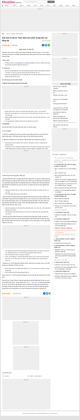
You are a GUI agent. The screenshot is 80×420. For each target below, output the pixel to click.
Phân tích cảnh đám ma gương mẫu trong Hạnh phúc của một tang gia (60, 117)
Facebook (55, 413)
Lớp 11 (8, 33)
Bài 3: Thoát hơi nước (60, 173)
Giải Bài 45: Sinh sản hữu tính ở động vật (65, 273)
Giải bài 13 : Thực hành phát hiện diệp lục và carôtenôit (65, 191)
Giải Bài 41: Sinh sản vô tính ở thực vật (65, 264)
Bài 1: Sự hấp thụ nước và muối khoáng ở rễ (65, 169)
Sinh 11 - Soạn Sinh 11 (17, 33)
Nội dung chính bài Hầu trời (60, 103)
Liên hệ (51, 413)
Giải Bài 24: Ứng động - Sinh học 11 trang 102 (65, 215)
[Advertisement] (40, 21)
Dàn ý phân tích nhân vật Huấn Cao (59, 113)
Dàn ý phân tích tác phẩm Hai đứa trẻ (60, 125)
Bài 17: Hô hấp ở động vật (61, 201)
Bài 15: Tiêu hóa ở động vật (62, 198)
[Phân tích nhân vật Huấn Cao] (54, 121)
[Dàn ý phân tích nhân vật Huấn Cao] (54, 113)
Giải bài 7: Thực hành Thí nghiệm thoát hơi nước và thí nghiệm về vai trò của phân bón (66, 180)
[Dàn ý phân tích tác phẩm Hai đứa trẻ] (54, 125)
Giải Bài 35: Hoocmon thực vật (63, 243)
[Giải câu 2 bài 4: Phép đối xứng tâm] (54, 87)
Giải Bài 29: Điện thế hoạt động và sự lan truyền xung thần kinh (65, 224)
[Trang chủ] (12, 1)
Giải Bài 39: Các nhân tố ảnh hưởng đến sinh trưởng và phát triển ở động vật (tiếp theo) (65, 255)
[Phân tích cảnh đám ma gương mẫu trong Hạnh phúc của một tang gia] (54, 117)
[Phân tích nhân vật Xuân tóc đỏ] (54, 91)
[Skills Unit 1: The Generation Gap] (54, 100)
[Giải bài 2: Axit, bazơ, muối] (54, 96)
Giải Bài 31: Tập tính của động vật (63, 228)
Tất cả (6, 5)
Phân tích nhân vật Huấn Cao (60, 120)
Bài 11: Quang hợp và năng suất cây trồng (65, 188)
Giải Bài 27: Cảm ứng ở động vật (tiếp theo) (66, 221)
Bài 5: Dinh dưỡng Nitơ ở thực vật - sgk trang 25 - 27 (65, 176)
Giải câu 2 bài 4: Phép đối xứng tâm (59, 87)
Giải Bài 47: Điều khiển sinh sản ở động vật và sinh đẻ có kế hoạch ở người (66, 277)
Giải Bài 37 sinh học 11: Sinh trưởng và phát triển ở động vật (65, 250)
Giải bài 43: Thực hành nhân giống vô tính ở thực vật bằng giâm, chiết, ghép (66, 268)
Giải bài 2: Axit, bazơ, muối (60, 95)
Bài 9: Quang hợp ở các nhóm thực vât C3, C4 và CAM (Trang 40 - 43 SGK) (66, 184)
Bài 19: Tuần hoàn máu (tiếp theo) (63, 203)
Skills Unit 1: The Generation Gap (60, 100)
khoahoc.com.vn (3, 34)
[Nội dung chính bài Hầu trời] (54, 104)
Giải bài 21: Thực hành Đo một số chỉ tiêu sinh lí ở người (65, 206)
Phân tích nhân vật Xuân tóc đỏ (60, 91)
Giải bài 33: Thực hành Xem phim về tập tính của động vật (65, 231)
